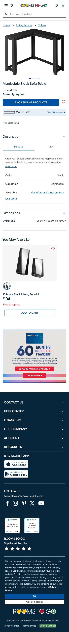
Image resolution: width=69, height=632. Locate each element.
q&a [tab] (50, 147)
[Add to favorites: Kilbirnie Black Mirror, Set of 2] (53, 249)
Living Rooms (24, 25)
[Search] (6, 14)
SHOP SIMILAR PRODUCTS (31, 102)
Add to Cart (29, 312)
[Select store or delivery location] (11, 5)
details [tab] (18, 147)
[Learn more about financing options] (34, 378)
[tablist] (34, 146)
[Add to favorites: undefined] (63, 102)
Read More (11, 166)
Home (6, 25)
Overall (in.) (9, 221)
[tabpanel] (34, 177)
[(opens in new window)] (7, 503)
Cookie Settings (48, 626)
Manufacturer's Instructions (47, 192)
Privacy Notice (11, 626)
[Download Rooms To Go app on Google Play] (16, 474)
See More (11, 199)
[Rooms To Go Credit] (34, 351)
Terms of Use (29, 626)
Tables (42, 25)
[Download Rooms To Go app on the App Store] (16, 464)
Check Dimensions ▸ (56, 112)
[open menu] (6, 5)
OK (34, 596)
